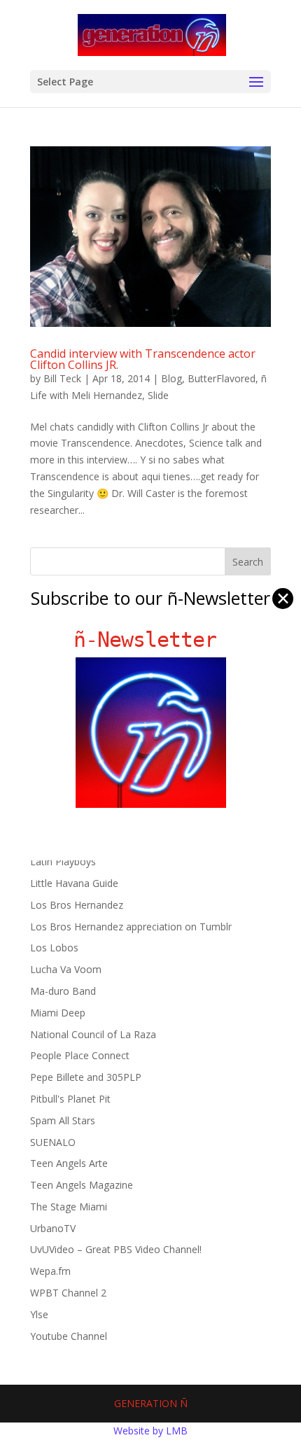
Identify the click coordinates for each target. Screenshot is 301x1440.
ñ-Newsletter (151, 639)
